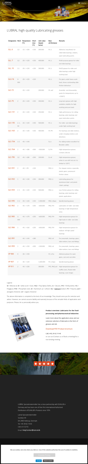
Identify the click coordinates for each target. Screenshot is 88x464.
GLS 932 (11, 179)
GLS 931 (11, 168)
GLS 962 (11, 205)
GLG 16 (11, 79)
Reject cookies (48, 461)
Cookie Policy (44, 455)
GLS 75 (11, 101)
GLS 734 (11, 141)
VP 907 (11, 262)
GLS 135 (11, 123)
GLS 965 (11, 216)
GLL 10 (11, 68)
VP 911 (11, 266)
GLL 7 (10, 60)
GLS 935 (11, 201)
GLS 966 (11, 227)
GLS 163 (11, 130)
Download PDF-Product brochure (59, 329)
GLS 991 (11, 238)
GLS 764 (11, 149)
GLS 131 (11, 112)
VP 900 (11, 254)
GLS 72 (11, 90)
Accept (39, 461)
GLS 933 (11, 190)
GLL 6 (10, 49)
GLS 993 (11, 246)
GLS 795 (11, 157)
